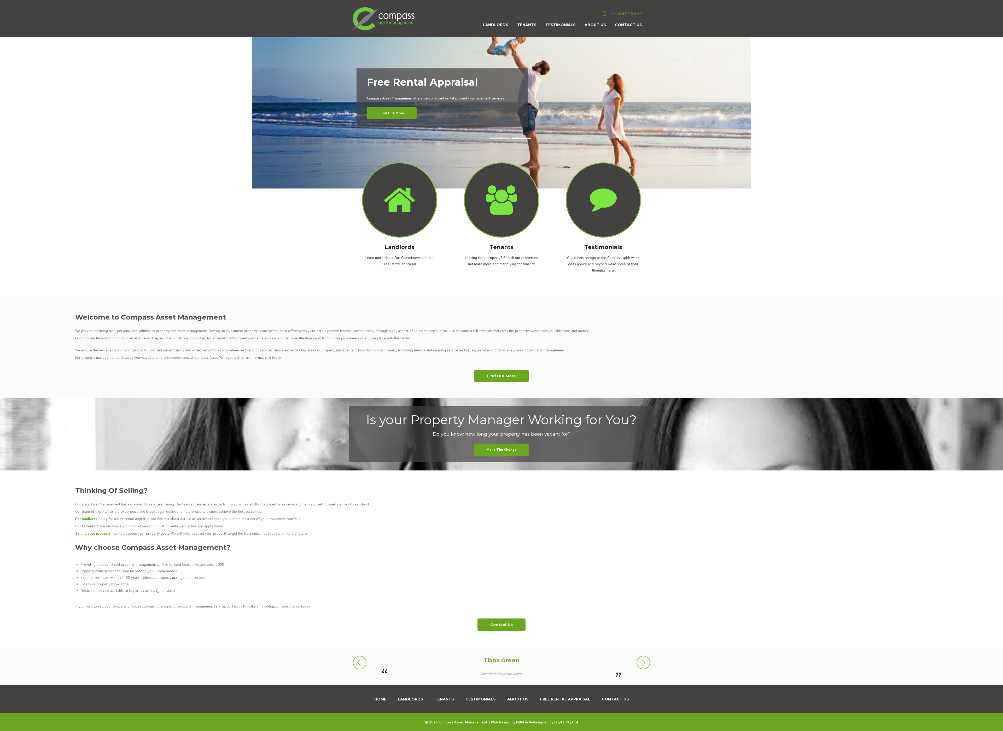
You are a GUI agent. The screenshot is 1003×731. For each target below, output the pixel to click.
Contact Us (501, 624)
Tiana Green (501, 660)
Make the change (501, 449)
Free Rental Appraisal (565, 699)
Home (380, 699)
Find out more (392, 113)
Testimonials (480, 699)
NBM (520, 722)
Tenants (444, 699)
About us (518, 699)
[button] (360, 663)
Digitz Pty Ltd (566, 722)
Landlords (410, 699)
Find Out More (501, 376)
